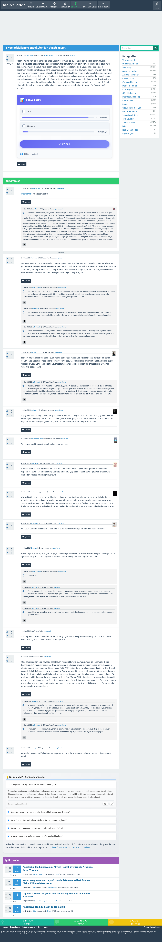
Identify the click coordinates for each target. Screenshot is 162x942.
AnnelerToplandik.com (151, 927)
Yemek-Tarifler (129, 122)
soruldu (72, 55)
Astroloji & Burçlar (130, 75)
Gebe (39, 927)
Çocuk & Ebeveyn (38, 874)
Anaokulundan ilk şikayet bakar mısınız (44, 907)
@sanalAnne (27, 194)
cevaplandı (60, 188)
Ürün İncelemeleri (130, 64)
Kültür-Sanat (128, 100)
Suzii (57, 901)
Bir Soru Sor (75, 7)
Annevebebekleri (52, 887)
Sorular (31, 7)
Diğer (34, 887)
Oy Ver (66, 144)
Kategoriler (54, 7)
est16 (57, 874)
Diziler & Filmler (129, 86)
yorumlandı (59, 209)
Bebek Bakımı (103, 7)
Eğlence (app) (128, 133)
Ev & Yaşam (127, 89)
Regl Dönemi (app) (130, 130)
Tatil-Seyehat (128, 119)
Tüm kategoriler (129, 60)
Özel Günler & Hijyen (131, 108)
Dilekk (49, 911)
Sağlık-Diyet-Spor (130, 115)
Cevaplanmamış (42, 7)
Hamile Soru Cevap (89, 7)
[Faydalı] (105, 804)
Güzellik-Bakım (129, 93)
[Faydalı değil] (111, 804)
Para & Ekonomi (129, 111)
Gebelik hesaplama (28, 927)
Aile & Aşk (30, 55)
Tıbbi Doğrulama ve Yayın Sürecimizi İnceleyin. (70, 847)
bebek (46, 927)
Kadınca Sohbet (14, 5)
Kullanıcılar (65, 7)
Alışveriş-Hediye (129, 71)
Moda (124, 104)
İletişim (5, 927)
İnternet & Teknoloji (131, 97)
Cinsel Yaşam (128, 78)
